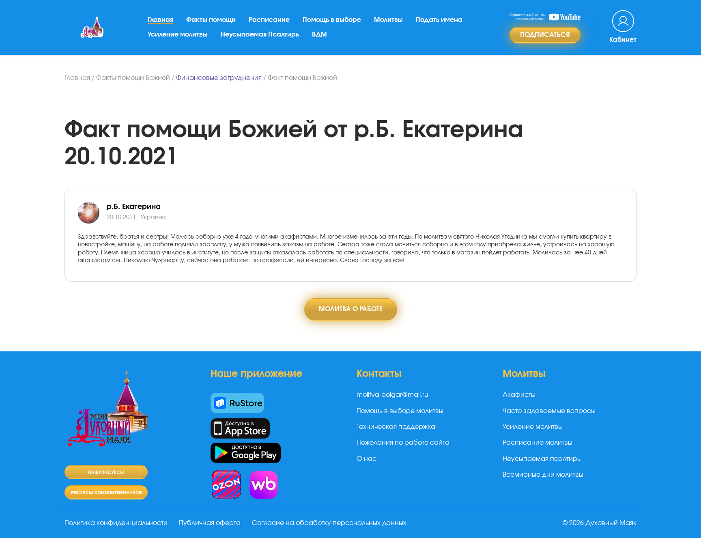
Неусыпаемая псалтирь (542, 459)
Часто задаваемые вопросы (549, 411)
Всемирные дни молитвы (543, 474)
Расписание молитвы (537, 442)
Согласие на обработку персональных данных (329, 523)
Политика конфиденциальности (116, 523)
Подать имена (439, 20)
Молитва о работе (351, 309)
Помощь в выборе (332, 20)
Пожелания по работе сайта (403, 442)
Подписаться (545, 35)
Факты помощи (211, 20)
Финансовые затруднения (219, 78)
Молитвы (388, 20)
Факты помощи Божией (133, 78)
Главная (160, 20)
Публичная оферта (210, 523)
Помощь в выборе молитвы (400, 411)
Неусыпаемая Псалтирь (260, 34)
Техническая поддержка (396, 427)
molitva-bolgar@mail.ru (392, 395)
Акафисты (519, 395)
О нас (366, 459)
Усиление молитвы (178, 34)
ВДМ (319, 34)
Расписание (269, 20)
